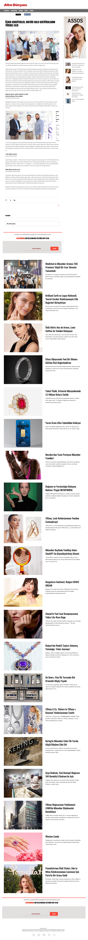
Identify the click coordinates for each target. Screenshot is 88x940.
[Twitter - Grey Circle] (39, 935)
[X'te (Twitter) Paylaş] (10, 200)
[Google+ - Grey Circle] (44, 935)
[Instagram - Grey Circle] (54, 935)
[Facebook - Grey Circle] (33, 935)
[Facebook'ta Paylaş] (6, 200)
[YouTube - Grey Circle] (49, 935)
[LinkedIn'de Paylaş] (14, 200)
